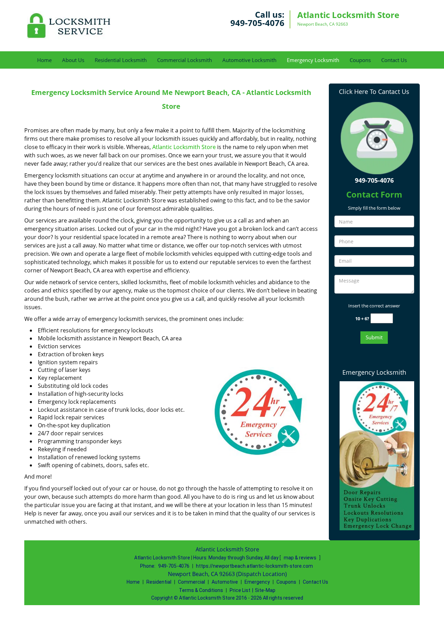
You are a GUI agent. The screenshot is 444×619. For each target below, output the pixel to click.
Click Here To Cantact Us (374, 91)
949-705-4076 (257, 22)
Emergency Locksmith (313, 59)
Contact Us (394, 59)
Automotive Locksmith (249, 59)
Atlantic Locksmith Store (184, 147)
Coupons (360, 59)
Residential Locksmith (121, 59)
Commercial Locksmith (184, 59)
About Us (73, 59)
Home (44, 59)
